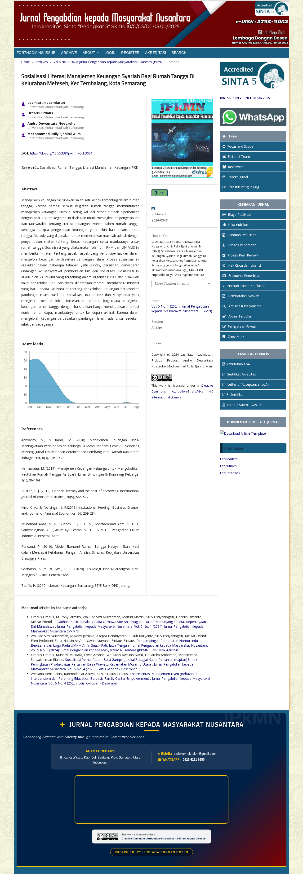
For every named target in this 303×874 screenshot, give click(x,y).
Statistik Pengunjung (243, 187)
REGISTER (130, 53)
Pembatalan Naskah (243, 296)
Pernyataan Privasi (242, 326)
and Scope (240, 146)
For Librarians (230, 473)
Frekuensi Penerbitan (244, 275)
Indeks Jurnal (237, 177)
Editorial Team (239, 156)
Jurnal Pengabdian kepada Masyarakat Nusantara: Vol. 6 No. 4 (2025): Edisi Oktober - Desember (112, 666)
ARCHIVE (69, 53)
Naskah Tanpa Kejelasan (245, 285)
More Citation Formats (172, 284)
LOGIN (110, 53)
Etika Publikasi (238, 224)
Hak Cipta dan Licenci (244, 265)
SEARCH (179, 53)
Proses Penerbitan (241, 245)
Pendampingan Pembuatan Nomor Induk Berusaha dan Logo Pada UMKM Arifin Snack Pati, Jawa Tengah (115, 643)
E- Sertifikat (235, 394)
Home (25, 62)
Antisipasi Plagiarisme (244, 306)
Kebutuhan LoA (238, 364)
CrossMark (235, 336)
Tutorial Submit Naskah (244, 404)
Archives (42, 62)
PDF (161, 193)
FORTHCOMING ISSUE (36, 53)
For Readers (229, 459)
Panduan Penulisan (241, 235)
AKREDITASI (155, 53)
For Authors (228, 466)
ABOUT (89, 53)
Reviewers (236, 166)
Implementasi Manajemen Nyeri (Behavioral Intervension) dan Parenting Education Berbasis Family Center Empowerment (114, 676)
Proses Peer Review (242, 255)
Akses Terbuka (239, 316)
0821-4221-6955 (194, 759)
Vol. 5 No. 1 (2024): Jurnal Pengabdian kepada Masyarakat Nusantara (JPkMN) (108, 62)
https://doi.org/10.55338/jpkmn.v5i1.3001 (61, 153)
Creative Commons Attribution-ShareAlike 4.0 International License (182, 391)
